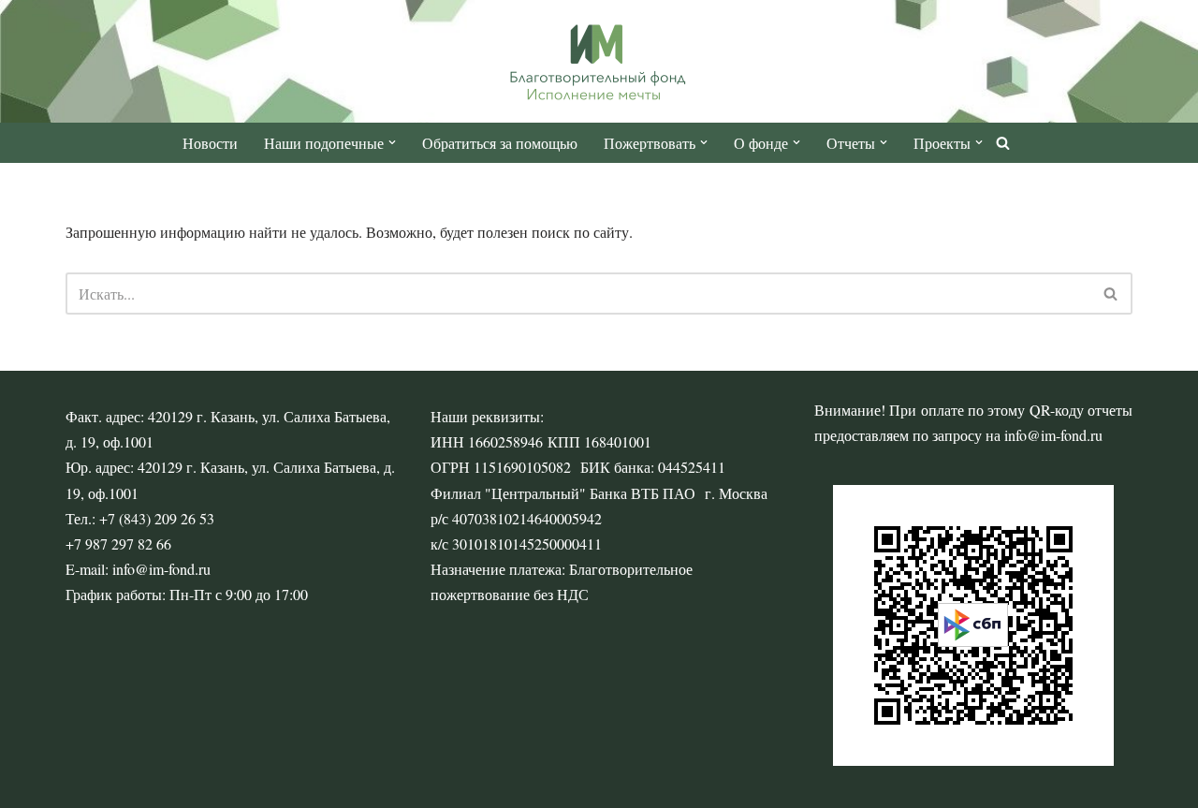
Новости (210, 143)
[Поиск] (1003, 143)
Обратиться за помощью (499, 143)
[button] (392, 142)
